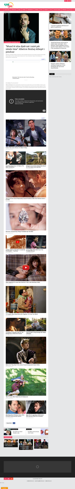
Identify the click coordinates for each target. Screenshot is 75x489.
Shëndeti (51, 13)
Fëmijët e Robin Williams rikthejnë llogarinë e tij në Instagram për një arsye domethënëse (58, 66)
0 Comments (9, 42)
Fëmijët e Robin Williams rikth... (24, 447)
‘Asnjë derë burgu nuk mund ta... (9, 444)
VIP (5, 13)
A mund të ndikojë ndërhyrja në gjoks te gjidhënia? (59, 26)
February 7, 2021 (15, 42)
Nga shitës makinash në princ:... (39, 445)
